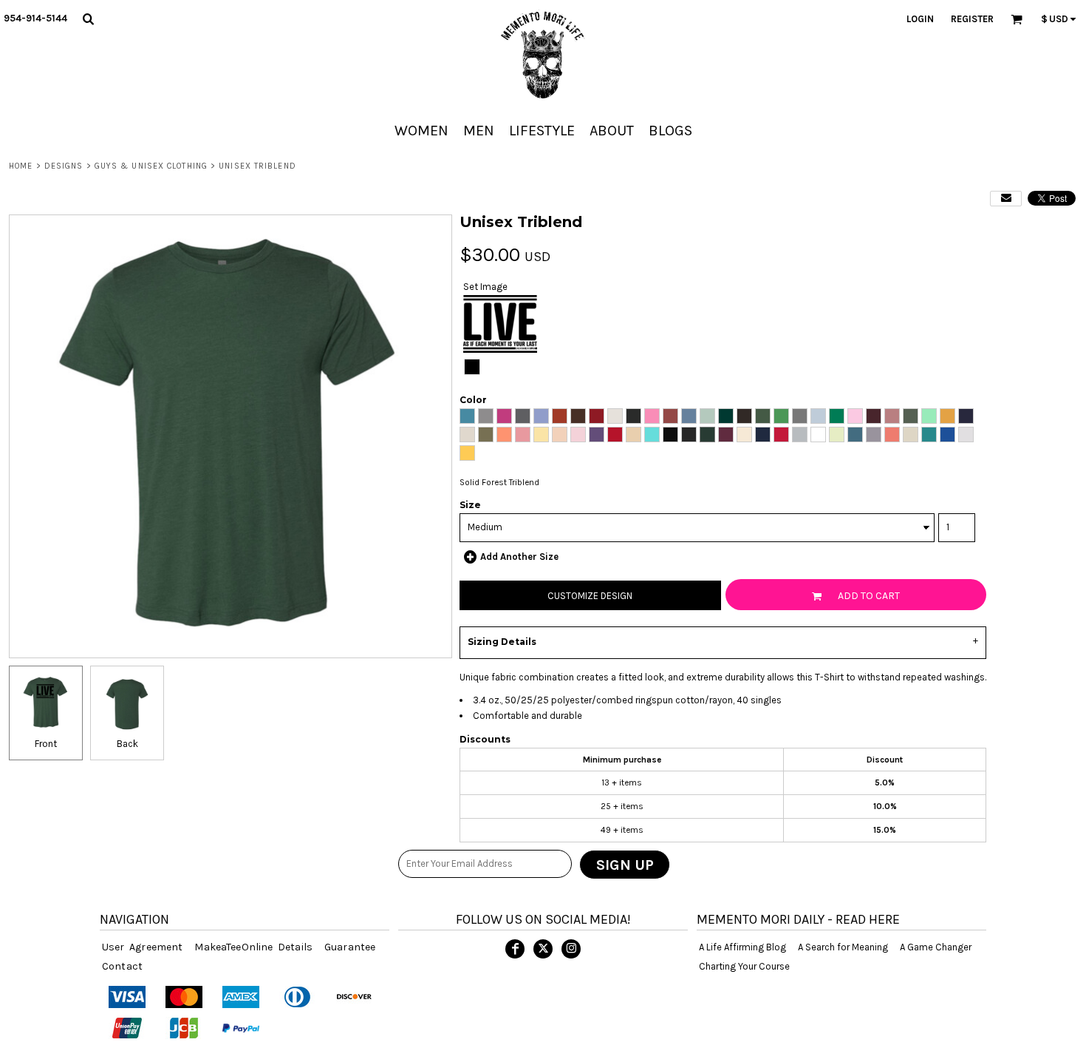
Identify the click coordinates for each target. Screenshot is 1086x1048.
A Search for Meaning (843, 947)
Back (127, 743)
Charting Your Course (744, 966)
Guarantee (349, 947)
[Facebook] (515, 949)
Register (972, 18)
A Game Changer (935, 947)
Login (920, 18)
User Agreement (142, 947)
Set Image (485, 286)
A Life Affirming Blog (742, 947)
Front (46, 743)
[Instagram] (571, 949)
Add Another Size (519, 556)
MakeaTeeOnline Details (253, 947)
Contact (122, 966)
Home (21, 166)
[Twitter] (543, 949)
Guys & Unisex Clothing (151, 166)
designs (63, 166)
